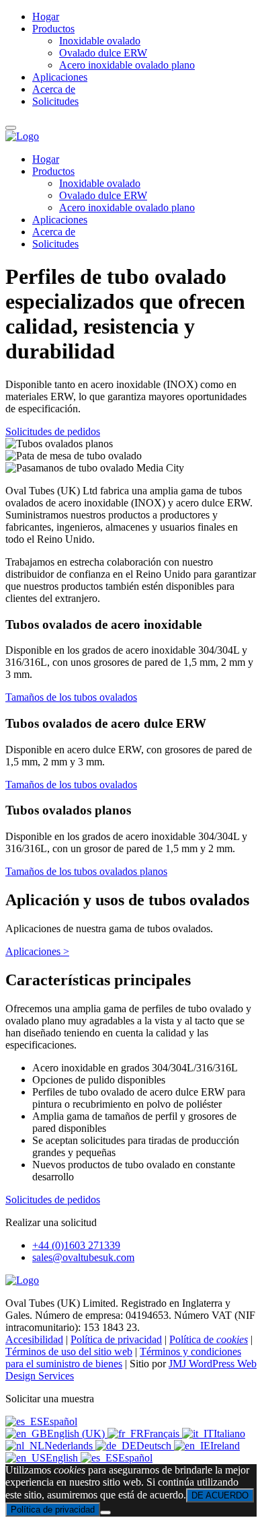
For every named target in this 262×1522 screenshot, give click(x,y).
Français (163, 1433)
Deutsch (155, 1445)
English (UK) (77, 1433)
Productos (53, 171)
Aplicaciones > (37, 951)
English (63, 1457)
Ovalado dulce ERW (103, 195)
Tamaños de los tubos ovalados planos (86, 871)
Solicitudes (55, 244)
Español (60, 1421)
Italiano (229, 1433)
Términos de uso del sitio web (68, 1351)
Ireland (225, 1445)
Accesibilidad (34, 1339)
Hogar (45, 159)
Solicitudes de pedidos (52, 431)
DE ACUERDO (220, 1495)
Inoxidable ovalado (99, 183)
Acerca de (53, 231)
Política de (208, 1339)
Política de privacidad (116, 1339)
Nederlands (69, 1445)
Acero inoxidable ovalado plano (127, 207)
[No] (105, 1513)
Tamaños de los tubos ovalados (71, 697)
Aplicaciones (59, 219)
